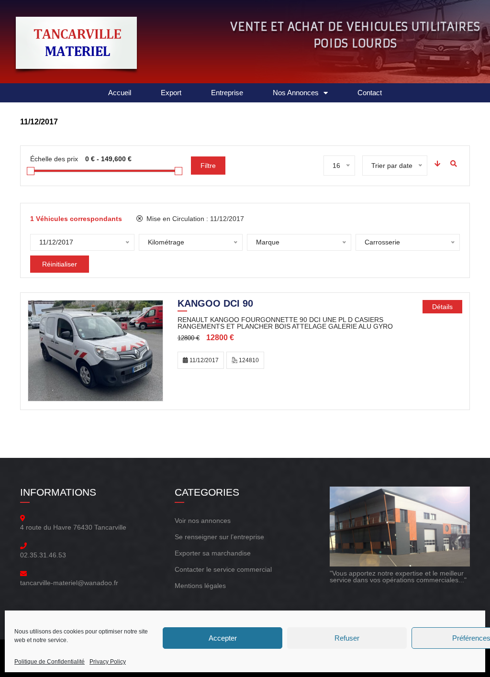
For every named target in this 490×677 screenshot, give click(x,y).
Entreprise (227, 93)
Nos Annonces (296, 93)
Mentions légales (200, 585)
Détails (442, 307)
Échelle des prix (54, 158)
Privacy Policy (107, 661)
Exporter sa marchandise (213, 553)
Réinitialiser (59, 264)
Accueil (119, 93)
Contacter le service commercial (223, 569)
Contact (369, 93)
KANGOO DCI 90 (215, 304)
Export (171, 93)
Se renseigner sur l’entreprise (219, 537)
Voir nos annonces (203, 520)
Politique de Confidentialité (49, 661)
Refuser (346, 638)
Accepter (223, 638)
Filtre (208, 165)
